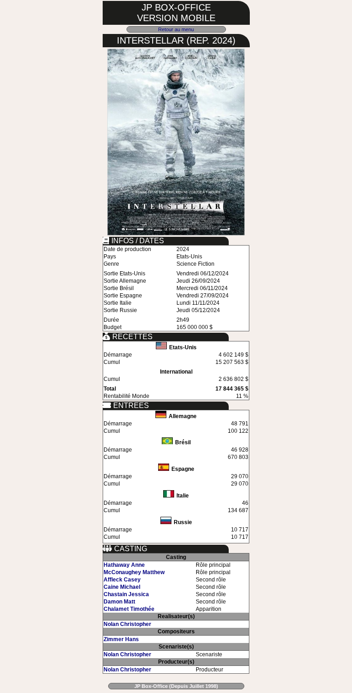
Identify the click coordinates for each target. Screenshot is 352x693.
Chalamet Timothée (129, 609)
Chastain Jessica (126, 594)
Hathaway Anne (124, 565)
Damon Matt (119, 601)
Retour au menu (176, 29)
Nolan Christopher (127, 624)
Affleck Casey (122, 579)
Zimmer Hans (121, 639)
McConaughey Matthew (134, 572)
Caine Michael (122, 587)
